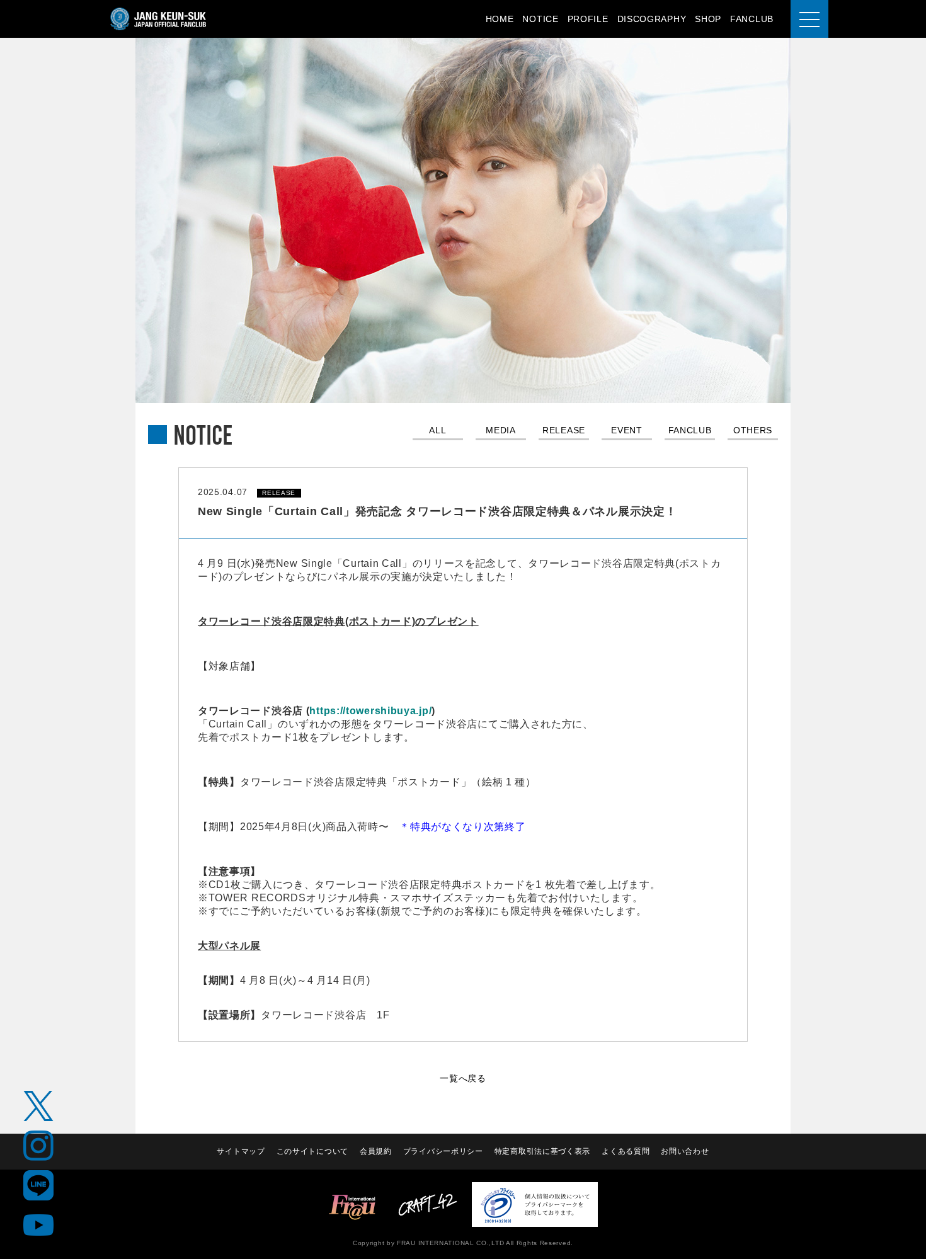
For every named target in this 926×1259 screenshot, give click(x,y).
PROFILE (588, 19)
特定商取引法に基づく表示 (542, 1151)
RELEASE (563, 430)
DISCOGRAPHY (652, 19)
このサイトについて (312, 1151)
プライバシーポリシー (443, 1151)
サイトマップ (241, 1151)
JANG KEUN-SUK (158, 19)
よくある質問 (625, 1151)
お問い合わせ (685, 1151)
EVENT (627, 430)
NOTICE (540, 19)
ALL (437, 430)
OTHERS (752, 430)
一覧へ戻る (463, 1078)
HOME (500, 19)
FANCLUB (752, 19)
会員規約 (376, 1151)
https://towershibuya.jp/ (370, 710)
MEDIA (501, 430)
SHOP (708, 19)
